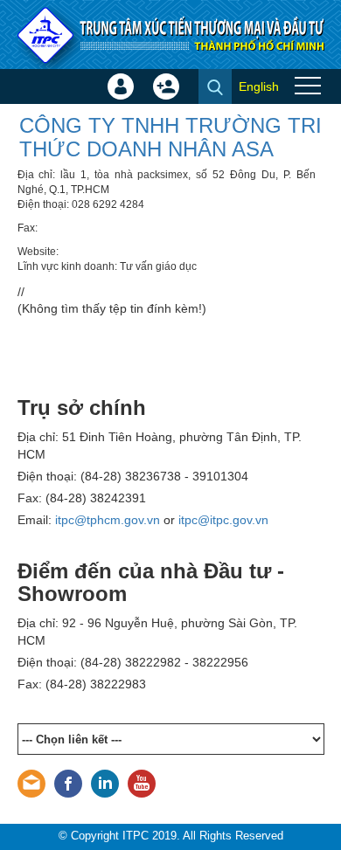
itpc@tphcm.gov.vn (107, 520)
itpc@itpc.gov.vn (223, 520)
